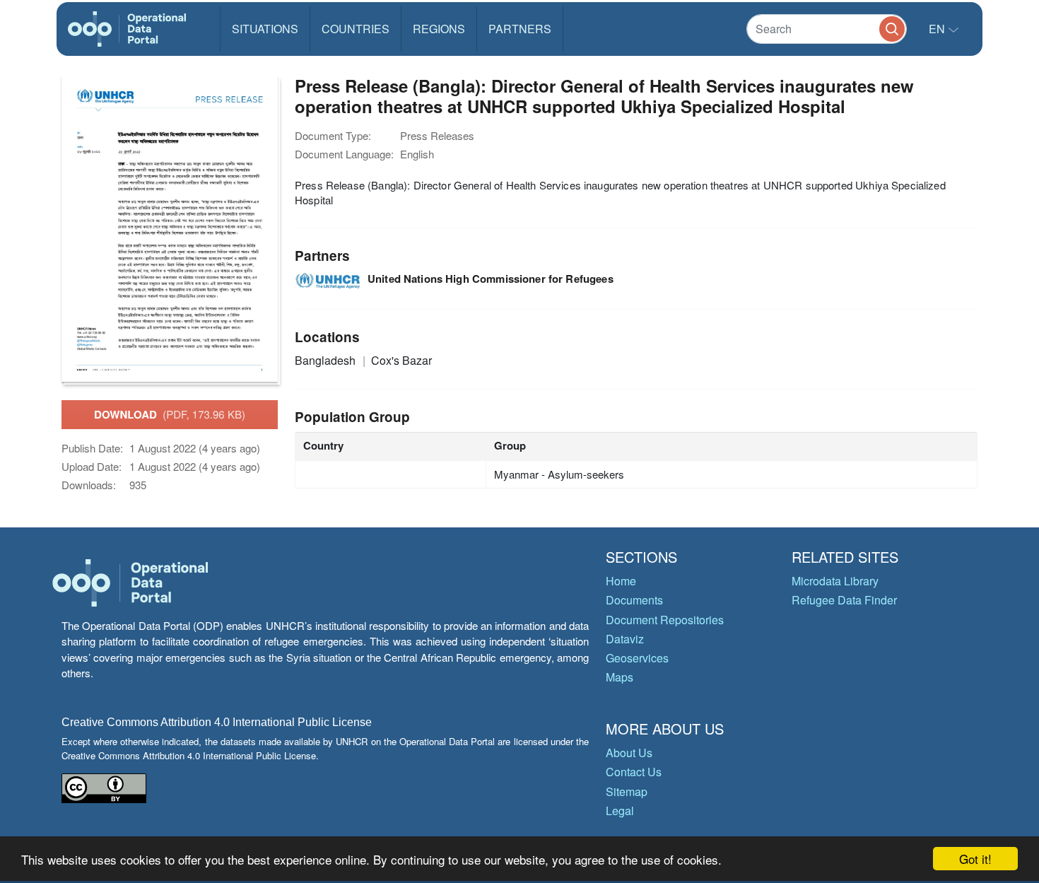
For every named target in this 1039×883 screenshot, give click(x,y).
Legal (620, 810)
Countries (355, 29)
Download (169, 414)
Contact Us (634, 772)
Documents (634, 600)
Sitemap (626, 791)
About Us (629, 752)
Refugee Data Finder (844, 600)
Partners (519, 29)
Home (621, 581)
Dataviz (625, 639)
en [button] (938, 29)
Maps (619, 677)
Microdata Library (835, 581)
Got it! (975, 858)
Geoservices (637, 658)
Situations (265, 29)
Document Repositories (665, 620)
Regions (439, 29)
